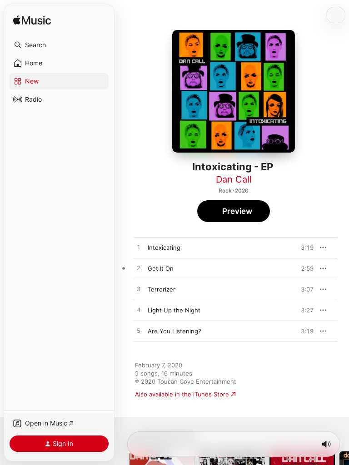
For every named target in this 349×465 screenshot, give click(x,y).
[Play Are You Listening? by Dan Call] (139, 331)
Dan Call (234, 179)
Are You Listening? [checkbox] (174, 331)
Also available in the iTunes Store (182, 394)
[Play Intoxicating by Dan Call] (139, 247)
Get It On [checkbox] (161, 268)
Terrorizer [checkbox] (161, 289)
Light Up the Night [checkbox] (174, 310)
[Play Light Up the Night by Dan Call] (139, 310)
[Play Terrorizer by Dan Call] (139, 289)
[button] (59, 45)
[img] (32, 20)
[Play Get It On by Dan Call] (139, 268)
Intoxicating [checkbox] (164, 247)
